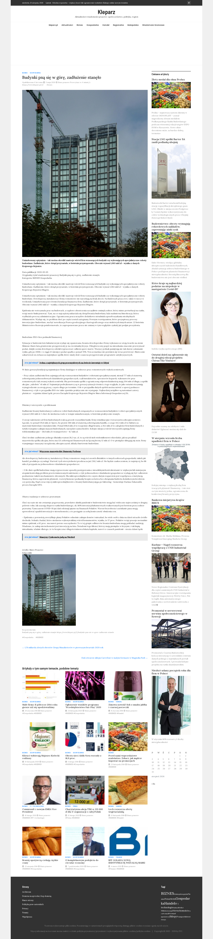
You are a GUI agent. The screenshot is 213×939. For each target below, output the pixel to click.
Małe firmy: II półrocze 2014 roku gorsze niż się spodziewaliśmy (39, 706)
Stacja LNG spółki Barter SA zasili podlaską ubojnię (168, 141)
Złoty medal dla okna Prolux (168, 79)
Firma (75, 806)
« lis (153, 784)
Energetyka (184, 894)
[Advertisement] (106, 46)
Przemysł (166, 914)
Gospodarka (93, 25)
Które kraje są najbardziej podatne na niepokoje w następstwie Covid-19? (167, 286)
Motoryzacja (167, 911)
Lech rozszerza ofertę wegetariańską (120, 810)
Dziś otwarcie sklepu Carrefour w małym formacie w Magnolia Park (114, 658)
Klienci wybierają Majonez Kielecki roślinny (41, 757)
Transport (181, 917)
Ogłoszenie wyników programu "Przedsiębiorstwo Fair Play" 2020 (83, 706)
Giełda (173, 899)
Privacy (25, 908)
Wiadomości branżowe (153, 25)
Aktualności (67, 25)
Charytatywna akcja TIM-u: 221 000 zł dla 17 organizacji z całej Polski (84, 810)
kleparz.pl (53, 25)
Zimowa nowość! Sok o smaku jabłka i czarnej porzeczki (127, 706)
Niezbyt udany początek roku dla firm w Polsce (171, 672)
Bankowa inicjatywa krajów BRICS (168, 501)
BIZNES (167, 893)
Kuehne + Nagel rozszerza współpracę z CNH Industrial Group (169, 547)
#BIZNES (39, 637)
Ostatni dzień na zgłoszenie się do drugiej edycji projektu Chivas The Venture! (170, 357)
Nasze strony (28, 900)
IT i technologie (37, 806)
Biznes (80, 25)
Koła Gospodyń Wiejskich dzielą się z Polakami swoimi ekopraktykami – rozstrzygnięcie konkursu (92, 3)
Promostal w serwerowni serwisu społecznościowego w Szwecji (169, 613)
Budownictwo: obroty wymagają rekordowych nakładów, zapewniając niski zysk (171, 226)
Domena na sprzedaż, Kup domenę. (37, 896)
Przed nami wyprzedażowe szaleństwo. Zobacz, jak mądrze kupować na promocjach (125, 758)
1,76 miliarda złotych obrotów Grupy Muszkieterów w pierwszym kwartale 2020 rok (62, 647)
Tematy (25, 913)
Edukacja (177, 894)
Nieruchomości (180, 910)
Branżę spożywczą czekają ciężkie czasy (40, 861)
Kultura (175, 908)
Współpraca (27, 917)
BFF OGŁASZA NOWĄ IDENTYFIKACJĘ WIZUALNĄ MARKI (126, 861)
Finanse (119, 857)
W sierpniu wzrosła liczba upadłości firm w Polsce (167, 440)
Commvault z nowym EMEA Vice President (39, 810)
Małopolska (133, 25)
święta (164, 920)
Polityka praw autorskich (33, 904)
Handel (105, 25)
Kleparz (106, 11)
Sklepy (173, 916)
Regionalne (118, 25)
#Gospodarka (27, 637)
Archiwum (26, 892)
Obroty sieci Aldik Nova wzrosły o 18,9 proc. (83, 757)
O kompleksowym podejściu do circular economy (81, 861)
